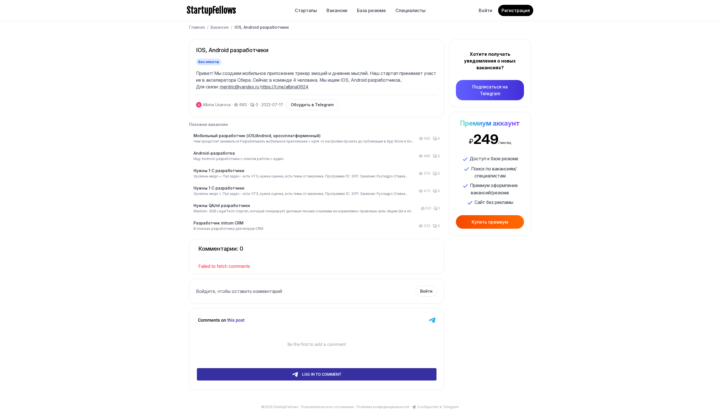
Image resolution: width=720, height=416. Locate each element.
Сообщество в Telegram (438, 407)
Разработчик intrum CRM (219, 223)
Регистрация (515, 10)
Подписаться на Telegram (490, 90)
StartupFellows (211, 10)
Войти (485, 10)
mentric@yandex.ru (239, 87)
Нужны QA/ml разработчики (222, 205)
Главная (197, 27)
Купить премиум (490, 222)
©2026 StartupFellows (279, 407)
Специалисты (410, 10)
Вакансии (337, 10)
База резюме (371, 10)
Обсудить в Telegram (312, 104)
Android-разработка (214, 153)
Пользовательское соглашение (327, 407)
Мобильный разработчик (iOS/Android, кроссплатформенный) (257, 135)
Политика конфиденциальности (382, 407)
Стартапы (306, 10)
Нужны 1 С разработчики (219, 170)
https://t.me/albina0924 (284, 87)
